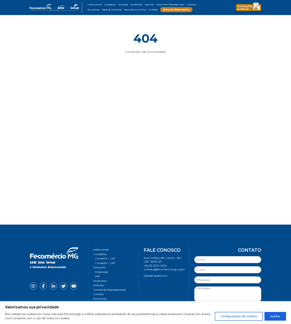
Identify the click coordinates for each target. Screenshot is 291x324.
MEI (97, 276)
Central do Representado (170, 4)
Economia (93, 9)
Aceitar (275, 316)
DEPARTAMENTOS (155, 275)
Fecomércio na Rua (135, 9)
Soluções (123, 4)
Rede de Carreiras (112, 9)
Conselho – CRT (105, 263)
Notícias (149, 4)
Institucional (95, 4)
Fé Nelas (153, 9)
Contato (191, 4)
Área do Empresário (176, 9)
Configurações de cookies (239, 316)
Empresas (101, 271)
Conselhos (110, 4)
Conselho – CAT (105, 258)
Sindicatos (136, 4)
